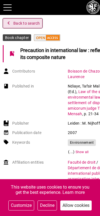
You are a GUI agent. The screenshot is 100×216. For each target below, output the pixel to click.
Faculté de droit (82, 162)
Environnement (82, 143)
